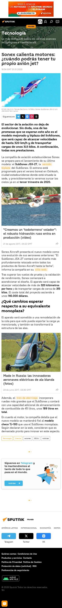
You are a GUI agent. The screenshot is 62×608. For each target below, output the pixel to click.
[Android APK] (10, 578)
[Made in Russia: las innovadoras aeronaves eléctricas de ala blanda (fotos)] (31, 352)
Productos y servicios (12, 558)
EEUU (36, 438)
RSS (35, 566)
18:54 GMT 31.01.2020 (12, 69)
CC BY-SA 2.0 (7, 109)
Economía (45, 527)
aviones (28, 438)
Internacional (29, 527)
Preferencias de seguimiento (15, 570)
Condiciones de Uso (27, 553)
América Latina (10, 527)
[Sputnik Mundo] (9, 22)
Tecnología (7, 438)
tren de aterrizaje (27, 398)
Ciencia (18, 438)
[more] (57, 243)
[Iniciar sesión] (45, 22)
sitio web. (41, 269)
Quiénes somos (9, 553)
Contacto (27, 558)
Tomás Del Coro (20, 109)
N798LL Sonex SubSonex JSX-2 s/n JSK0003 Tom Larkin (29, 110)
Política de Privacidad (12, 562)
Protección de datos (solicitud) (16, 566)
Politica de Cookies (32, 562)
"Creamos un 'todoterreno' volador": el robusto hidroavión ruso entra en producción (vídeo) (30, 233)
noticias (45, 438)
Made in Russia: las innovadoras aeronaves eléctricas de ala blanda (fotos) (28, 379)
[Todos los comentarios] (5, 604)
